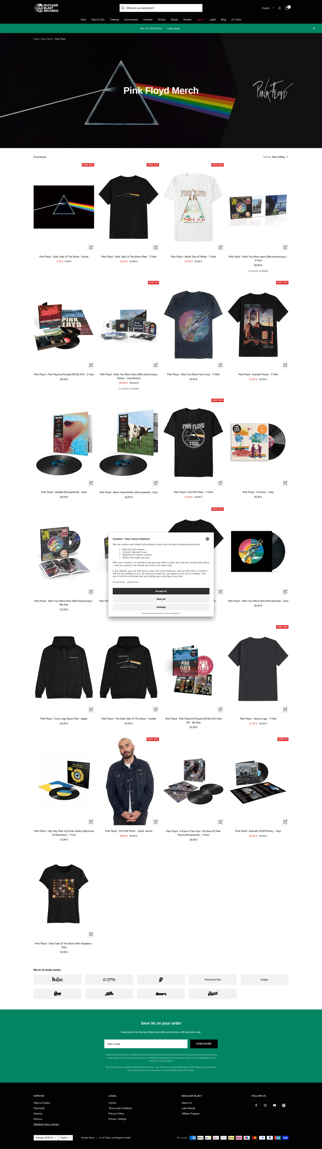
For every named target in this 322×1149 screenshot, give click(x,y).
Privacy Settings (117, 1118)
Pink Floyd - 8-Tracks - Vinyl (258, 492)
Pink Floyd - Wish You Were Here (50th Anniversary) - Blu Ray (63, 602)
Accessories (131, 19)
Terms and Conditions (120, 1108)
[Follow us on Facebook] (256, 1105)
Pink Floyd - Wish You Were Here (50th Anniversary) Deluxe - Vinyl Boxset (128, 376)
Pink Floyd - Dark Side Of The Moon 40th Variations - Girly (64, 945)
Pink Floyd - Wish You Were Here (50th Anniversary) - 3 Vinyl (258, 258)
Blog (223, 19)
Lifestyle (147, 19)
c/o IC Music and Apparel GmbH (114, 1137)
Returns (38, 1118)
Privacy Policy (116, 1113)
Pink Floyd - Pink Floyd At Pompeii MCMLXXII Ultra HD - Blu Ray (193, 720)
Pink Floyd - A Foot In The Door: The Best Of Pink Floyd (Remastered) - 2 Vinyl (193, 833)
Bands (174, 19)
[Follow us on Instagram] (265, 1105)
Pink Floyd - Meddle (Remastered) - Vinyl (64, 492)
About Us (187, 1102)
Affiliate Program (191, 1113)
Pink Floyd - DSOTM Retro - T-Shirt (193, 492)
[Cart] (286, 8)
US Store (236, 19)
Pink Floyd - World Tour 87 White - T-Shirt (193, 256)
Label (213, 19)
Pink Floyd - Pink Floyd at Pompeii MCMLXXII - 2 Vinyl (64, 374)
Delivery (38, 1113)
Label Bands (188, 1108)
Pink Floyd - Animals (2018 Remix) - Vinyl (258, 831)
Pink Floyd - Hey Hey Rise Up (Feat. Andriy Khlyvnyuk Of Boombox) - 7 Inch (64, 833)
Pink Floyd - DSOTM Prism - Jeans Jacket (128, 831)
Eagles (264, 979)
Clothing (114, 19)
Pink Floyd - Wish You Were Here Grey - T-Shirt (193, 374)
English (266, 8)
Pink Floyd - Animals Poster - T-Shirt (258, 374)
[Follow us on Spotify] (283, 1105)
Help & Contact (42, 1102)
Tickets (162, 19)
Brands (187, 19)
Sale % (200, 19)
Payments (39, 1108)
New (83, 19)
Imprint (112, 1102)
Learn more (173, 28)
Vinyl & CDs (98, 19)
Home (36, 39)
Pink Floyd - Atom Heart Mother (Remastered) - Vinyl (129, 492)
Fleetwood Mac (212, 979)
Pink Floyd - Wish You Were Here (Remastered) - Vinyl (258, 600)
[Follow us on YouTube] (274, 1105)
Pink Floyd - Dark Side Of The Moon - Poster (64, 256)
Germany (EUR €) (44, 1137)
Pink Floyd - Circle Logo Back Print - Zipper (64, 718)
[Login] (279, 8)
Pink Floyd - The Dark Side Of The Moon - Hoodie (128, 718)
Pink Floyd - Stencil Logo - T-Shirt (258, 718)
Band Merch (47, 39)
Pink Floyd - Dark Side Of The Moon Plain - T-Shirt (128, 256)
